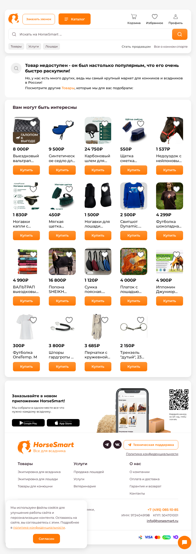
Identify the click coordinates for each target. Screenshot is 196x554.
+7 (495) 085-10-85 (162, 509)
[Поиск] (180, 34)
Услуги (79, 479)
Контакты (137, 493)
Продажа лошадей (89, 472)
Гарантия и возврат (145, 486)
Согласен (46, 539)
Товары (68, 88)
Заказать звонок (38, 19)
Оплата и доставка (145, 479)
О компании (140, 472)
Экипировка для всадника (39, 472)
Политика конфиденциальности (152, 453)
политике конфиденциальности (39, 527)
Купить (26, 170)
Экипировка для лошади (38, 479)
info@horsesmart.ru (162, 521)
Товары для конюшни (35, 486)
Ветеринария (85, 486)
